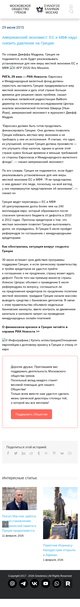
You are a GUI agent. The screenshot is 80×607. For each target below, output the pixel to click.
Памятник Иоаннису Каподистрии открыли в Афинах (59, 550)
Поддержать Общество (31, 414)
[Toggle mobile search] (71, 11)
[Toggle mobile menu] (71, 6)
